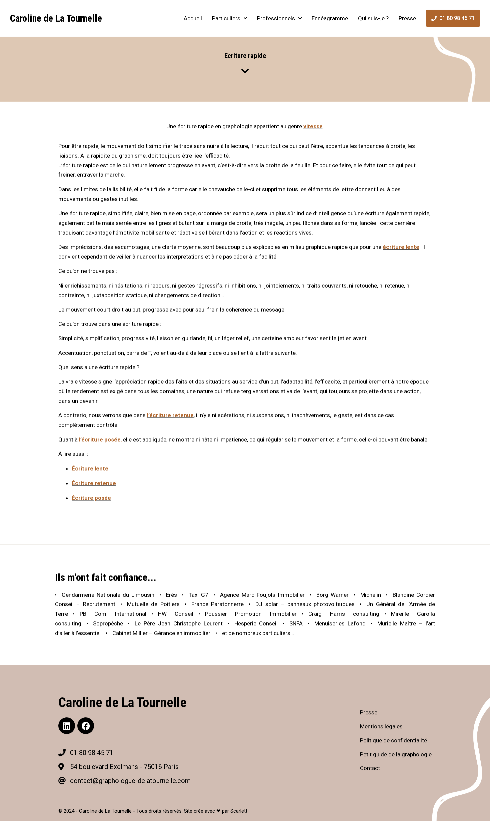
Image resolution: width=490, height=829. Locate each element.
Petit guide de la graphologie (396, 754)
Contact (370, 768)
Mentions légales (381, 726)
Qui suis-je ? (373, 18)
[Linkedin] (66, 725)
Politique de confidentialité (393, 740)
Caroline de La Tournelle (56, 18)
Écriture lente (90, 468)
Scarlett (238, 811)
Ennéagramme (330, 18)
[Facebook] (85, 725)
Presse (407, 18)
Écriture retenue (94, 483)
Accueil (193, 18)
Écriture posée (91, 497)
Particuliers (226, 18)
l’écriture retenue (170, 415)
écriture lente (401, 247)
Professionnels (276, 18)
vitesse (313, 126)
